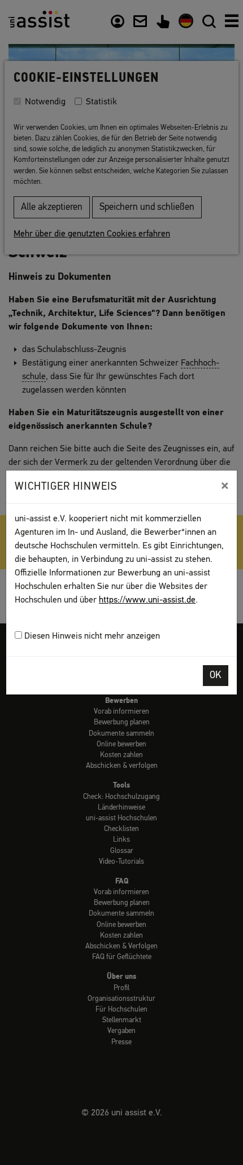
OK (216, 675)
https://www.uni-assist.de (147, 600)
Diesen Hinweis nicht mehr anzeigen (91, 636)
